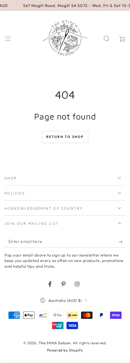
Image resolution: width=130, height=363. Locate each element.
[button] (106, 39)
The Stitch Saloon (55, 343)
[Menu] (8, 39)
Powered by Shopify (65, 350)
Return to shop (65, 137)
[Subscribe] (122, 241)
